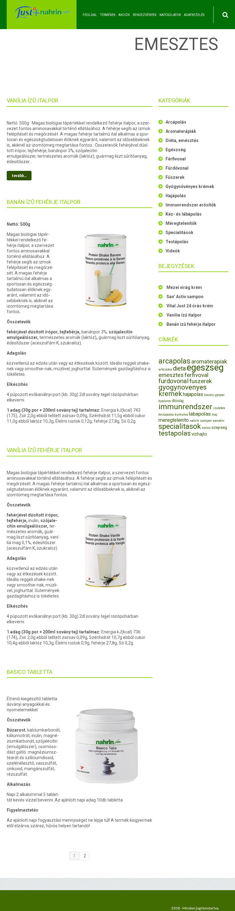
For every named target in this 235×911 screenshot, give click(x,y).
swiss (206, 428)
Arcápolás (176, 122)
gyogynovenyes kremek (183, 390)
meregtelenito (174, 420)
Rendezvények (144, 15)
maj (214, 415)
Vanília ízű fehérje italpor (44, 450)
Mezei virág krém (184, 287)
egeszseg (205, 367)
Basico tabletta (29, 672)
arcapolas (174, 361)
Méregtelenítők (181, 223)
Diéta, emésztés (182, 140)
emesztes (171, 375)
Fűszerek (175, 177)
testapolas (175, 433)
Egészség (176, 149)
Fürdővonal (177, 168)
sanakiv (218, 421)
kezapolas (166, 415)
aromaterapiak (209, 361)
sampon (206, 421)
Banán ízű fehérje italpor (43, 202)
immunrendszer (185, 406)
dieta (179, 368)
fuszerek (200, 381)
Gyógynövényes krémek (190, 186)
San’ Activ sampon (184, 296)
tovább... (19, 176)
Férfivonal (176, 158)
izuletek (219, 408)
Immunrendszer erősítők (191, 204)
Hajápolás (176, 195)
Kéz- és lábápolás (184, 214)
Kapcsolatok (170, 15)
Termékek (107, 15)
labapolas (200, 414)
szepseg (219, 427)
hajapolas (193, 394)
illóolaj (178, 400)
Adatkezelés (194, 15)
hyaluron (165, 401)
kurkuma (181, 415)
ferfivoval (196, 375)
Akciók (124, 15)
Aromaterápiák (181, 131)
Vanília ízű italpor (32, 100)
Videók (173, 250)
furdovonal (173, 381)
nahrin (194, 421)
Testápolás (177, 241)
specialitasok (180, 426)
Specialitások (179, 232)
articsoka (165, 369)
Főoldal (90, 15)
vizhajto (199, 434)
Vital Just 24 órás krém (189, 305)
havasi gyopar (214, 395)
